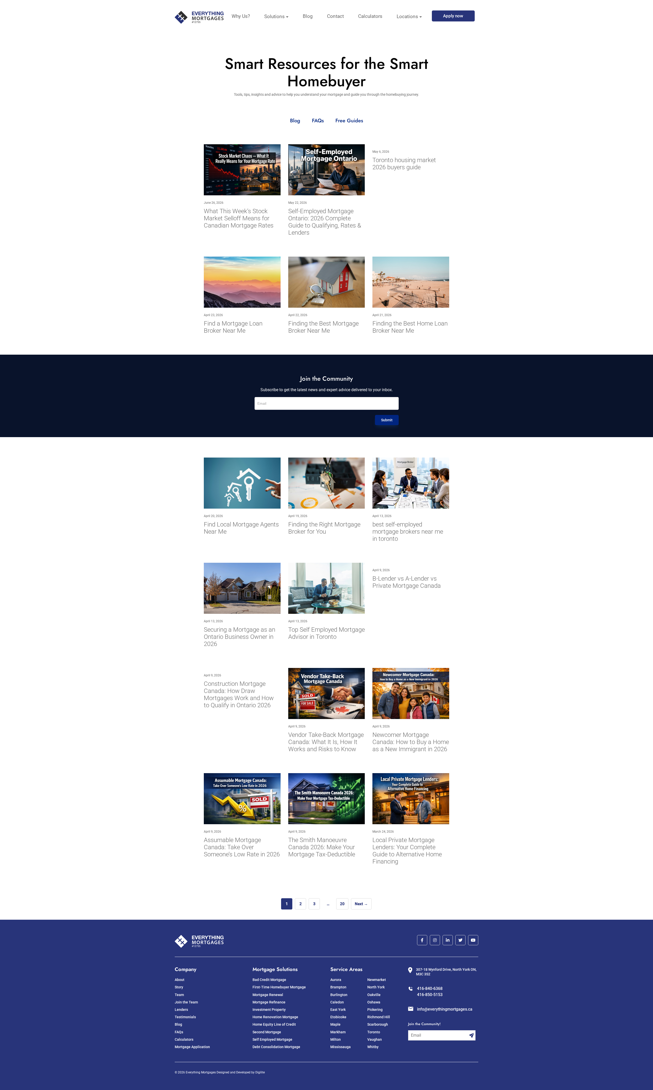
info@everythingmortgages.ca (444, 1009)
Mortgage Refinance (269, 1002)
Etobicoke (338, 1017)
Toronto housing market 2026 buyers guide (404, 164)
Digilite (260, 1072)
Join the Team (186, 1002)
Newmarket (376, 980)
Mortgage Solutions (275, 969)
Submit (387, 420)
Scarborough (377, 1024)
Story (179, 987)
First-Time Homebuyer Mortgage (279, 987)
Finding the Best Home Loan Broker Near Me (410, 327)
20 (342, 904)
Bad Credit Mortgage (269, 980)
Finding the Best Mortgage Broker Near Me (323, 327)
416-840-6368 (430, 988)
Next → (361, 904)
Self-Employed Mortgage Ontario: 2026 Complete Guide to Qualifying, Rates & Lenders (324, 222)
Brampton (338, 987)
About (179, 980)
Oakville (374, 995)
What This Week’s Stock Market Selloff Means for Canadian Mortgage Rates (238, 218)
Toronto (373, 1032)
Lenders (181, 1010)
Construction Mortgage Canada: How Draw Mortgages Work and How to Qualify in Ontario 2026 (239, 694)
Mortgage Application (192, 1047)
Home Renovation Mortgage (275, 1017)
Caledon (337, 1002)
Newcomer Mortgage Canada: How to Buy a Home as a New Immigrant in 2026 (410, 742)
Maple (335, 1024)
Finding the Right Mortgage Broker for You (324, 528)
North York (376, 987)
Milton (335, 1039)
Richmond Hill (378, 1017)
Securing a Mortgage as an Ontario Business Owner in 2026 (239, 637)
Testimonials (185, 1017)
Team (179, 995)
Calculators (370, 16)
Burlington (338, 995)
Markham (338, 1032)
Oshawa (373, 1002)
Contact (335, 16)
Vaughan (374, 1039)
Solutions (274, 16)
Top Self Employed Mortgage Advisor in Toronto (326, 633)
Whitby (373, 1047)
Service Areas (346, 969)
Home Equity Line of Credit (274, 1024)
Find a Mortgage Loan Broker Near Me (233, 327)
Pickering (375, 1010)
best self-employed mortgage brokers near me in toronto (407, 531)
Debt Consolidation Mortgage (276, 1047)
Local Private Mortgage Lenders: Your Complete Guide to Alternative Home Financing (407, 850)
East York (338, 1010)
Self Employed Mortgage (272, 1039)
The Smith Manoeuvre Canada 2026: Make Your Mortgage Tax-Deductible (321, 847)
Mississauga (340, 1047)
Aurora (335, 980)
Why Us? (241, 16)
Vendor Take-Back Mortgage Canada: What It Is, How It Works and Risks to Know (326, 742)
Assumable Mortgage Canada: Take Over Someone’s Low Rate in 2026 (242, 847)
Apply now (453, 15)
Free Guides (349, 120)
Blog (308, 16)
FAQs (318, 120)
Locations (407, 16)
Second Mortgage (267, 1032)
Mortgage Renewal (268, 995)
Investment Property (269, 1010)
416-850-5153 (430, 994)
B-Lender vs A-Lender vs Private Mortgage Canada (406, 582)
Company (185, 969)
